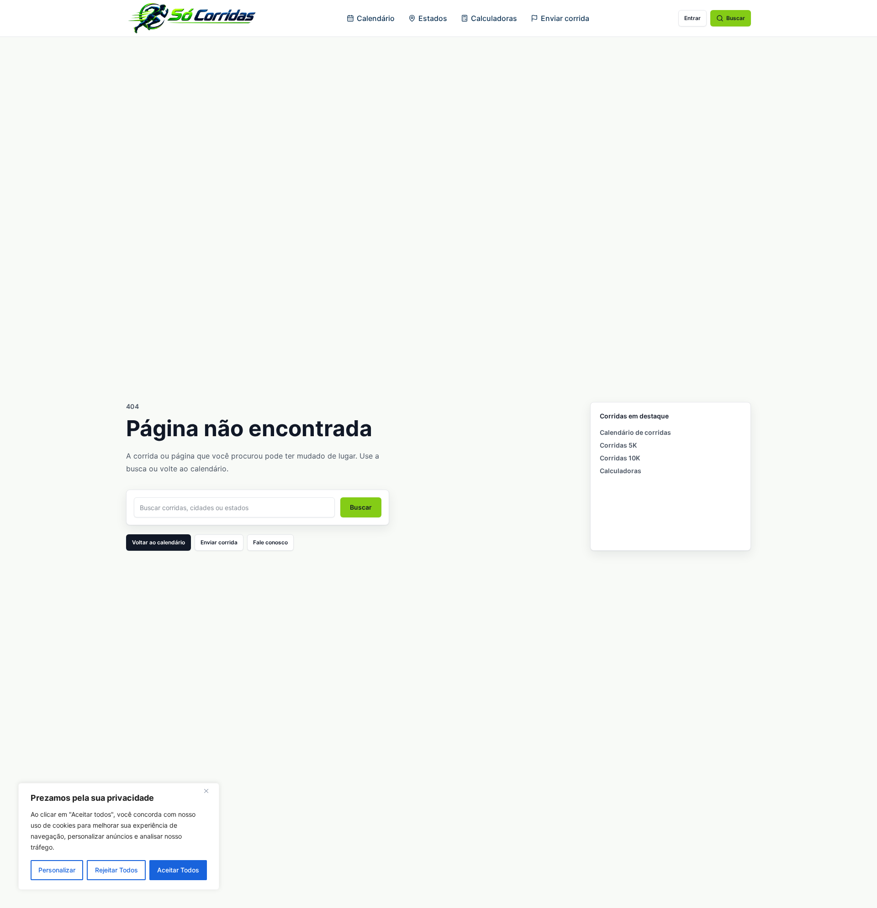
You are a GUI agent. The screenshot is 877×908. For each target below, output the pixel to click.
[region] (118, 836)
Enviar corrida (565, 18)
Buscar (735, 18)
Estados (432, 18)
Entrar (692, 18)
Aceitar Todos (178, 870)
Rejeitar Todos (116, 870)
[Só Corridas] (192, 18)
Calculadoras (494, 18)
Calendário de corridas (635, 432)
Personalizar (56, 870)
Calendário (376, 18)
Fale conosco (270, 542)
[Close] (209, 790)
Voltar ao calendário (158, 542)
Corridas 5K (618, 445)
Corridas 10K (620, 458)
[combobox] (234, 507)
